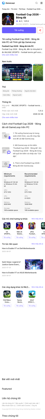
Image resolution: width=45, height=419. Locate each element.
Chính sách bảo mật (31, 403)
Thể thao (22, 9)
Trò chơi (14, 9)
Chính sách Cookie (23, 405)
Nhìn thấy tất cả (37, 219)
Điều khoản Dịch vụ (8, 405)
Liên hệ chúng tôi (8, 403)
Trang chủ (5, 9)
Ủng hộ (34, 405)
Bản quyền (19, 403)
